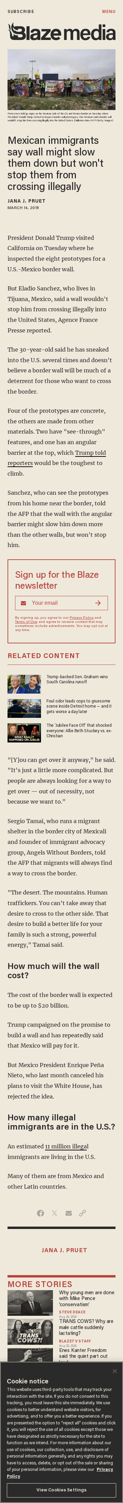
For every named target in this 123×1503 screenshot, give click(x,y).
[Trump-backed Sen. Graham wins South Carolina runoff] (24, 683)
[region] (61, 1432)
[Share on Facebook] (40, 1213)
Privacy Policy (82, 618)
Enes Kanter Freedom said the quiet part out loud (83, 1356)
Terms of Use (26, 622)
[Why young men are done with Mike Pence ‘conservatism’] (30, 1302)
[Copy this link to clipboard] (82, 1213)
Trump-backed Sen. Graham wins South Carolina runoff (77, 679)
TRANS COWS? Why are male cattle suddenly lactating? (86, 1327)
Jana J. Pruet (27, 201)
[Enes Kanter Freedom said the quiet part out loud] (30, 1360)
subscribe (21, 12)
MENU (108, 12)
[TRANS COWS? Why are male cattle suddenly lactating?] (30, 1331)
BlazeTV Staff (75, 1341)
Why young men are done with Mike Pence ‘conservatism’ (86, 1299)
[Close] (114, 1371)
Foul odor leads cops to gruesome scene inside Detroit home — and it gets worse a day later (79, 706)
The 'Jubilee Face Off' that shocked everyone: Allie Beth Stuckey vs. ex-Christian (79, 731)
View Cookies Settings (62, 1490)
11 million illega (66, 1146)
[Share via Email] (68, 1213)
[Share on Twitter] (54, 1213)
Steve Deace (72, 1312)
